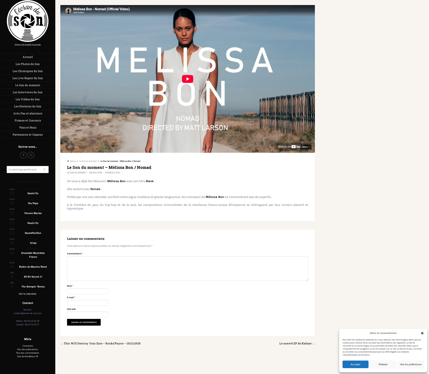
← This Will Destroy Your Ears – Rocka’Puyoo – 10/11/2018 (100, 343)
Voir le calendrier (28, 293)
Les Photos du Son (28, 64)
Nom (70, 286)
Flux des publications (27, 349)
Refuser (383, 364)
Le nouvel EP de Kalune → (297, 343)
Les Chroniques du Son (28, 71)
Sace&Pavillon (33, 233)
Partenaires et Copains (28, 134)
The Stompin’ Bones (33, 286)
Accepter (355, 364)
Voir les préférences (411, 364)
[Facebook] (23, 155)
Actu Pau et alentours (27, 113)
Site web (71, 309)
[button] (422, 333)
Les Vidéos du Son (28, 99)
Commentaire (75, 253)
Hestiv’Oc (33, 193)
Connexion (27, 346)
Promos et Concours (28, 120)
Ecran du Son (112, 172)
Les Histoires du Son (27, 106)
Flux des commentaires (27, 353)
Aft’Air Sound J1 (33, 276)
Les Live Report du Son (27, 78)
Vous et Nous (27, 127)
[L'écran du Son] (28, 41)
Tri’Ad (33, 243)
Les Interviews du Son (28, 92)
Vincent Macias (33, 213)
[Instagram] (31, 155)
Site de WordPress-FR (27, 356)
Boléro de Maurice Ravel (33, 266)
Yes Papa (33, 203)
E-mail (71, 297)
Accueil (27, 57)
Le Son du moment (27, 85)
